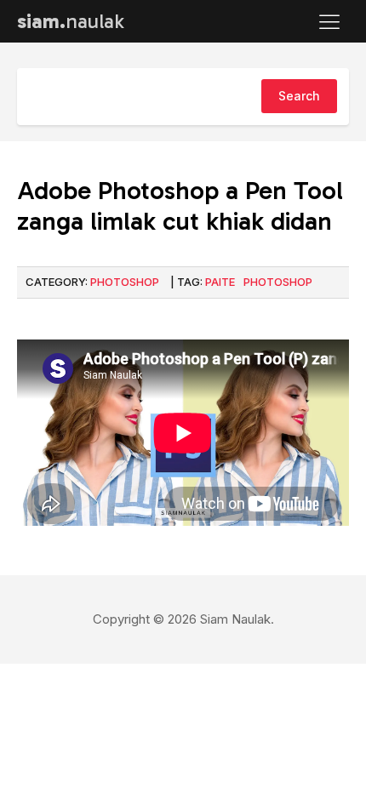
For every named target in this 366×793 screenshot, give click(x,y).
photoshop (277, 281)
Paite (220, 281)
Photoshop (124, 281)
